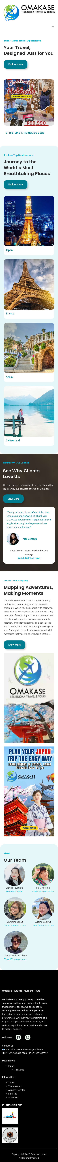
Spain (9, 377)
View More (13, 498)
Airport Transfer (16, 1089)
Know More (14, 644)
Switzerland (13, 440)
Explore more (15, 64)
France (10, 313)
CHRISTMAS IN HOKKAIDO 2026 (25, 133)
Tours (11, 1082)
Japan (9, 250)
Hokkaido (19, 1069)
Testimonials (14, 1086)
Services (12, 1093)
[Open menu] (53, 27)
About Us (13, 1097)
